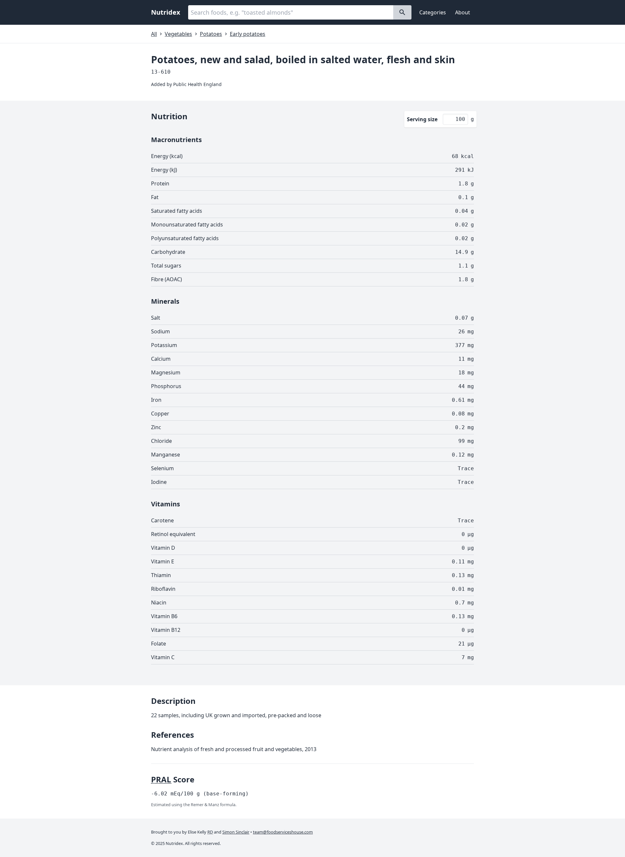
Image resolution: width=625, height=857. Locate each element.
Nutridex (165, 12)
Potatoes (211, 33)
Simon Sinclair (235, 832)
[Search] (402, 12)
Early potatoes (247, 33)
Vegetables (178, 33)
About (462, 12)
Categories (432, 12)
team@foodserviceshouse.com (283, 832)
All (154, 33)
